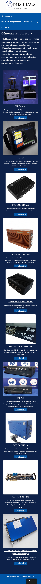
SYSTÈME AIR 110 (20, 445)
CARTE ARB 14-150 (20, 497)
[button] (38, 21)
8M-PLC (20, 398)
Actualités (28, 22)
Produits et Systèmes (11, 22)
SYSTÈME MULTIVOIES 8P (20, 346)
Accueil (8, 16)
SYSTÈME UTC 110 (20, 205)
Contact (5, 27)
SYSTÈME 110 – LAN (21, 254)
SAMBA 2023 (20, 106)
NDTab (20, 158)
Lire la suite (20, 118)
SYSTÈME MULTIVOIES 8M (20, 301)
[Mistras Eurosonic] (20, 5)
